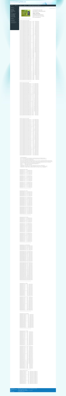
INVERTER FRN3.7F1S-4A (22, 299)
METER (37, 166)
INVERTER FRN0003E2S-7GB (23, 247)
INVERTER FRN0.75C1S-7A (23, 172)
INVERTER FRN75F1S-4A (22, 308)
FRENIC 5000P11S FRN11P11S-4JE (27, 99)
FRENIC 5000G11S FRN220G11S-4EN (27, 74)
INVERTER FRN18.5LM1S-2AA (23, 374)
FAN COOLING (26, 165)
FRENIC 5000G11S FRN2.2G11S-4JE (27, 37)
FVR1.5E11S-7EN (29, 127)
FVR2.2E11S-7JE (29, 123)
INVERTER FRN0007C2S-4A (23, 209)
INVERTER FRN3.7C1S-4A (22, 187)
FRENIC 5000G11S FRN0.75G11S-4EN (27, 58)
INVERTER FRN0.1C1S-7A (22, 170)
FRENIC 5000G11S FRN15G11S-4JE (27, 41)
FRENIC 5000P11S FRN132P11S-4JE (27, 108)
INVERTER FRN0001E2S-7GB (23, 245)
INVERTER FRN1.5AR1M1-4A (23, 315)
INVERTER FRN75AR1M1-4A (23, 325)
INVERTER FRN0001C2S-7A (23, 191)
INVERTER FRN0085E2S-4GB (23, 271)
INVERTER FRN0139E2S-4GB (23, 273)
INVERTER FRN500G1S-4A (23, 367)
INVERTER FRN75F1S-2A (22, 295)
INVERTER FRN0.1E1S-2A (22, 223)
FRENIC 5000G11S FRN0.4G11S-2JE (27, 21)
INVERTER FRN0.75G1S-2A (23, 332)
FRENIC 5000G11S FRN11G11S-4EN (27, 63)
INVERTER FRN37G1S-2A (22, 341)
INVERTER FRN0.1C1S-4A (22, 182)
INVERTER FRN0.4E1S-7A (22, 219)
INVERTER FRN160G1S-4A (23, 361)
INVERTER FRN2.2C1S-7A (22, 174)
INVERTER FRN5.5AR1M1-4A (23, 317)
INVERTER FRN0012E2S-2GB (23, 255)
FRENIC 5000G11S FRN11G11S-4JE (27, 40)
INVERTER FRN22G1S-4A (22, 354)
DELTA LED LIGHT (50, 160)
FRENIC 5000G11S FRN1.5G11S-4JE (27, 36)
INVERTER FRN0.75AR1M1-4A (23, 314)
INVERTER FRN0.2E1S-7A (22, 218)
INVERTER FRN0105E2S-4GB (23, 272)
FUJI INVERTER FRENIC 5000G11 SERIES (31, 7)
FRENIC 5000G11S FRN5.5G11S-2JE (27, 25)
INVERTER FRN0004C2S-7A (23, 193)
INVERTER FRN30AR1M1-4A (23, 322)
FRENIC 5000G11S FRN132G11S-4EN (27, 72)
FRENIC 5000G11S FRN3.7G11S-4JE (27, 38)
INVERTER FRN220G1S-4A (23, 363)
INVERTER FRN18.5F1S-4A (23, 303)
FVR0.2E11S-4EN (29, 147)
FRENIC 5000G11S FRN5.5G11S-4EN (27, 61)
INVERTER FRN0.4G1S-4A (22, 346)
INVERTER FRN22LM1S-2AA (23, 375)
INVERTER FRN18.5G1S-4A (23, 353)
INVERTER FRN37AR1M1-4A (23, 323)
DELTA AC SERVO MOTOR (26, 161)
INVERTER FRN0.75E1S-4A (23, 235)
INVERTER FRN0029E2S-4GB (23, 267)
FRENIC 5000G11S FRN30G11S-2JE (27, 30)
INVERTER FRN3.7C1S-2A (22, 180)
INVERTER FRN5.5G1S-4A (22, 350)
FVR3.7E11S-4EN (29, 151)
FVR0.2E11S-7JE (29, 120)
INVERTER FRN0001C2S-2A (23, 197)
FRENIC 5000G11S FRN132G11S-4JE (27, 49)
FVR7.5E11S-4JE (29, 144)
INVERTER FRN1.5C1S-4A (22, 185)
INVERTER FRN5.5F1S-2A (22, 287)
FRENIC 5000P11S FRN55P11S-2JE (27, 90)
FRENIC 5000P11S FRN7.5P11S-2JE (27, 84)
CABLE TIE (40, 166)
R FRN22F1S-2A (23, 291)
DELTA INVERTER (25, 160)
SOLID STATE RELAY (27, 166)
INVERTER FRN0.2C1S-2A (22, 176)
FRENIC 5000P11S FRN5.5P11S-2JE (27, 83)
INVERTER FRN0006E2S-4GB (23, 264)
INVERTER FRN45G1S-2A (22, 342)
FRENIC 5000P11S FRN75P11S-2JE (27, 91)
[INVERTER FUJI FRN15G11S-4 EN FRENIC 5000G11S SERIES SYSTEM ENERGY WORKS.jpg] (25, 13)
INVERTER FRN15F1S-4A (22, 302)
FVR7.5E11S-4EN (29, 153)
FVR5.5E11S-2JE (29, 134)
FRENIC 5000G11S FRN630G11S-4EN (27, 79)
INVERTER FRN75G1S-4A (22, 358)
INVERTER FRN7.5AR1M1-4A (23, 318)
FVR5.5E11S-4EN (29, 152)
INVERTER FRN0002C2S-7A (23, 192)
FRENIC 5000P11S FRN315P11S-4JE (27, 112)
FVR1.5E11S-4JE (29, 141)
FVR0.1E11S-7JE (29, 119)
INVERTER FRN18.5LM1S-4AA (23, 380)
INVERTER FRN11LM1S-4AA (23, 378)
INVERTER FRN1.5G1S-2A (22, 333)
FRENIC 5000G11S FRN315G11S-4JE (27, 53)
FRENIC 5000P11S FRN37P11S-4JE (27, 103)
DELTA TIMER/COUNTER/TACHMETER (33, 161)
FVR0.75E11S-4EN (29, 149)
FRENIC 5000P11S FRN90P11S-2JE (27, 92)
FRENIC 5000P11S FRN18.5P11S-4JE (27, 101)
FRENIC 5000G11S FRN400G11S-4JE (27, 55)
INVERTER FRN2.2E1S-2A (22, 227)
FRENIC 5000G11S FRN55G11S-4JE (27, 46)
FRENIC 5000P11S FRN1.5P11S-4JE (27, 95)
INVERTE (21, 291)
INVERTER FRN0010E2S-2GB (23, 254)
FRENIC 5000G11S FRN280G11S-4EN (27, 75)
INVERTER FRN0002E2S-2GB (23, 252)
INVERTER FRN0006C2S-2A (23, 199)
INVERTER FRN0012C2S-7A (23, 195)
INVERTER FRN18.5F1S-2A (23, 290)
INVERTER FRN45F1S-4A (22, 306)
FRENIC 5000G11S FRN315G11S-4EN (27, 76)
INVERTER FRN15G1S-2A (22, 338)
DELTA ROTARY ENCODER (49, 161)
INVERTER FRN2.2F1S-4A (22, 298)
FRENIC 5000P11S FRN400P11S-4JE (27, 114)
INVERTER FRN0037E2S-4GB (23, 268)
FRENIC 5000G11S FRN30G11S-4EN (27, 66)
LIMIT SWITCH (34, 165)
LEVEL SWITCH (30, 165)
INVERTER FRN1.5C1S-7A (22, 173)
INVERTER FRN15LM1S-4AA (23, 379)
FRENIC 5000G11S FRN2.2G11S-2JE (27, 23)
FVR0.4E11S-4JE (29, 139)
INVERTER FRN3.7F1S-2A (22, 286)
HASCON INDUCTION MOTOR (28, 164)
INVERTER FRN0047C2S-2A (23, 204)
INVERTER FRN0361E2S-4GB (23, 277)
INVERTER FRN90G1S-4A (22, 359)
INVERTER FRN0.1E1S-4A (22, 233)
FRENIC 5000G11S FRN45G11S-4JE (27, 45)
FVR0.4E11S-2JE (29, 130)
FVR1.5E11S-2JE (29, 132)
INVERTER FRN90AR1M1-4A (23, 326)
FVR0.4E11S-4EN (29, 148)
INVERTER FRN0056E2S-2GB (23, 258)
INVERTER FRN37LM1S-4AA (23, 382)
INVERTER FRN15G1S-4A (22, 352)
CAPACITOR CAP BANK (44, 166)
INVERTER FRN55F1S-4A (22, 307)
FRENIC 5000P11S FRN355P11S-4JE (27, 113)
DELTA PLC (39, 160)
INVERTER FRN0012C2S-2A (23, 201)
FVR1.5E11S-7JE (29, 122)
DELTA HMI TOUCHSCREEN (44, 160)
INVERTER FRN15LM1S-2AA (23, 373)
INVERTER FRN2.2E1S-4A (22, 237)
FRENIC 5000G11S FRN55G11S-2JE (27, 32)
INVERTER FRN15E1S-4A (22, 241)
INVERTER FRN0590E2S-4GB (23, 279)
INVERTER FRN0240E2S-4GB (23, 275)
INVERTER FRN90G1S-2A (22, 344)
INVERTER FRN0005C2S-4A (23, 208)
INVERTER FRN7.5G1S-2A (22, 336)
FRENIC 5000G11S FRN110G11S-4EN (27, 71)
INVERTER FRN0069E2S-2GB (23, 259)
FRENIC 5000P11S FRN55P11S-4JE (27, 105)
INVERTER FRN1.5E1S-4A (22, 236)
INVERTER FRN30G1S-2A (22, 340)
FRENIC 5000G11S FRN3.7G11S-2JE (27, 24)
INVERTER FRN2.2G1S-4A (22, 348)
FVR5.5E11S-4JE (29, 143)
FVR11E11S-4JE (29, 145)
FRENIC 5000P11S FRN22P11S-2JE (27, 87)
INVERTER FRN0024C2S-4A (23, 212)
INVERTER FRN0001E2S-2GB (23, 251)
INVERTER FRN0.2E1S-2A (22, 224)
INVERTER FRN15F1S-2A (22, 289)
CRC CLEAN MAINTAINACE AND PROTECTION (28, 159)
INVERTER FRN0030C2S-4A (23, 213)
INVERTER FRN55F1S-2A (22, 294)
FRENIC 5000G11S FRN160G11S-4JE (27, 50)
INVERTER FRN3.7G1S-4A (22, 349)
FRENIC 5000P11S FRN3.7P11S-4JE (27, 97)
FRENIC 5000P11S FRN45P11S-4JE (27, 104)
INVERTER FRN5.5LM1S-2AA (23, 371)
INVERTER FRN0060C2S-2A (23, 205)
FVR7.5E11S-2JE (29, 135)
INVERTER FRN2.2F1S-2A (22, 285)
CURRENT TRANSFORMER (33, 166)
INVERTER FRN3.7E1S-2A (22, 228)
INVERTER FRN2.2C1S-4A (22, 186)
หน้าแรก (21, 7)
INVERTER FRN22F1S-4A (22, 304)
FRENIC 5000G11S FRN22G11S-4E (27, 65)
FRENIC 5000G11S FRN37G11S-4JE (27, 44)
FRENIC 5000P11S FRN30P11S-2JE (27, 88)
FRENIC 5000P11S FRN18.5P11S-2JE (27, 86)
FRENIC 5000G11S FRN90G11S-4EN (27, 70)
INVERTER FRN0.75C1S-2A (23, 178)
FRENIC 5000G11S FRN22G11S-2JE (27, 29)
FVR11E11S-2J (29, 136)
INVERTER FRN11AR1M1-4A (23, 319)
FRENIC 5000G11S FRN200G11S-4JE (27, 51)
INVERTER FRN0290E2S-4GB (23, 276)
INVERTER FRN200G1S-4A (23, 362)
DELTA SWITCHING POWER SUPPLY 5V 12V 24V (32, 160)
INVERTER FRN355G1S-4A (23, 365)
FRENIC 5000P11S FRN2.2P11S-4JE (27, 96)
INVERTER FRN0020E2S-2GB (23, 256)
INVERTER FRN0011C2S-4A (23, 210)
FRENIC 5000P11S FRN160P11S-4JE (27, 109)
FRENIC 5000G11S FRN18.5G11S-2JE (27, 28)
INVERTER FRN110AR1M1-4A (23, 327)
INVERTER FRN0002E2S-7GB (23, 246)
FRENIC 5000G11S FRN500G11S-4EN (27, 78)
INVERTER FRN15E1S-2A (22, 231)
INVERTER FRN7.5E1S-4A (22, 239)
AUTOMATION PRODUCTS (23, 157)
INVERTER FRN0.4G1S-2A (22, 331)
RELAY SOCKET (38, 165)
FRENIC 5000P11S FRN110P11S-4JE (27, 107)
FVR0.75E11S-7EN (29, 126)
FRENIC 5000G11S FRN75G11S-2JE (27, 33)
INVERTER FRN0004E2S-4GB (23, 263)
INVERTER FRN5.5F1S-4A (22, 300)
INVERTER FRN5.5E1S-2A (22, 229)
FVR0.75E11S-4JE (29, 140)
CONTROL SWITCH (42, 165)
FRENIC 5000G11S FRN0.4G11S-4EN (27, 57)
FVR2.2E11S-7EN (29, 128)
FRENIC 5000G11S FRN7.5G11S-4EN (27, 62)
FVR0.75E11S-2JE (29, 131)
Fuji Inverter (23, 7)
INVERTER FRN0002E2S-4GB (23, 262)
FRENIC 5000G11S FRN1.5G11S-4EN (27, 59)
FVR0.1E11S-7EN (29, 124)
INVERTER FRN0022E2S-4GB (23, 266)
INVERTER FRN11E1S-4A (22, 240)
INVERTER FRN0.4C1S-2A (22, 177)
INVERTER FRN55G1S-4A (22, 357)
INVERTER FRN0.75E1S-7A (23, 220)
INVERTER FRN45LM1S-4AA (23, 383)
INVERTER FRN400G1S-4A (23, 366)
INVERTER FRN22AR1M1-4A (23, 321)
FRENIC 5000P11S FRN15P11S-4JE (27, 100)
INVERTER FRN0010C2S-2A (23, 200)
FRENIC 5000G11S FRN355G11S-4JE (27, 54)
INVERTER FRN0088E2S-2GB (23, 260)
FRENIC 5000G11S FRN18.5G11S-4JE (27, 42)
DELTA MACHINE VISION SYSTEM (42, 161)
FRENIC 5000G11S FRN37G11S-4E (27, 67)
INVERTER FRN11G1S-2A (22, 337)
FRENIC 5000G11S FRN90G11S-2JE (27, 34)
